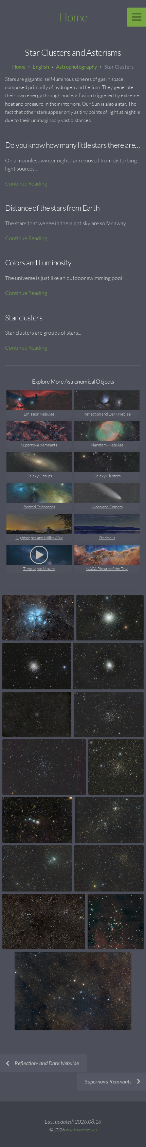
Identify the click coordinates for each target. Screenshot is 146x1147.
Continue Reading (26, 183)
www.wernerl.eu (81, 1129)
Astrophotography (76, 67)
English (41, 67)
